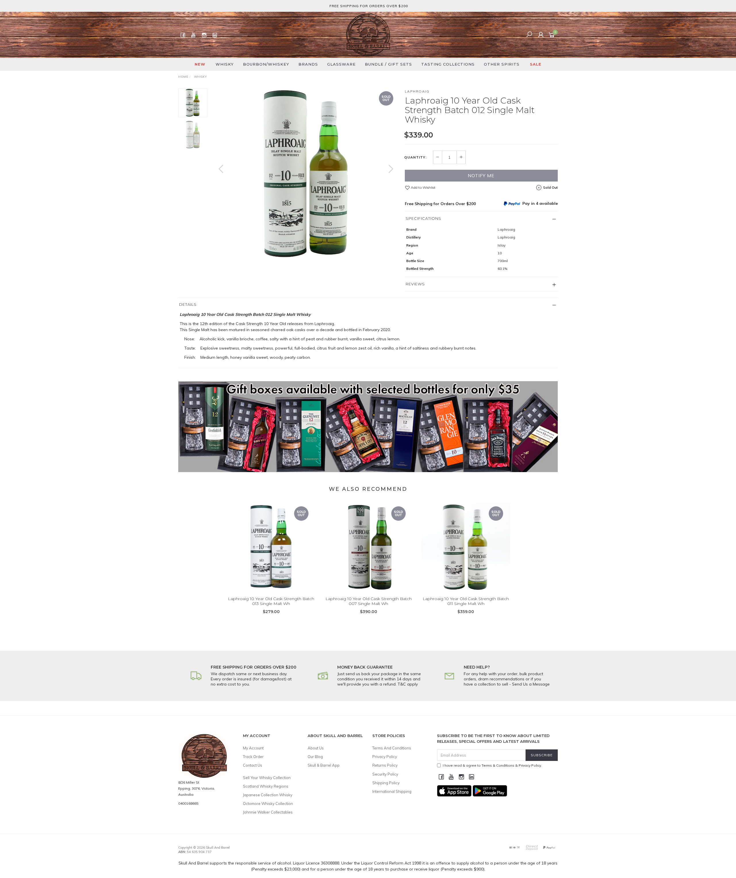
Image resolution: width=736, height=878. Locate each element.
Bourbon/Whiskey (266, 64)
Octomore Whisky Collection (268, 803)
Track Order (253, 756)
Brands (308, 64)
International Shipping (391, 791)
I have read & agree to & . (492, 765)
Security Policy (385, 774)
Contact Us (252, 765)
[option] (306, 174)
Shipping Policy (386, 782)
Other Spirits (502, 64)
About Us (316, 748)
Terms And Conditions (391, 748)
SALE (535, 64)
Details (188, 304)
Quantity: (415, 157)
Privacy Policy (384, 756)
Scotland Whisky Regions (265, 786)
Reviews (415, 284)
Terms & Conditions (498, 765)
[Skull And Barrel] (368, 34)
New (200, 64)
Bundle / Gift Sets (388, 64)
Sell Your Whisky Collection (267, 777)
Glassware (341, 64)
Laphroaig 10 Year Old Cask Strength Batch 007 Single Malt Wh (368, 601)
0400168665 (188, 803)
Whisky (225, 64)
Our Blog (315, 756)
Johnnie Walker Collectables (268, 812)
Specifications (423, 218)
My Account (253, 748)
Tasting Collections (448, 64)
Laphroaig (417, 91)
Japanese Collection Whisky (267, 795)
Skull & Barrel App (324, 765)
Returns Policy (385, 765)
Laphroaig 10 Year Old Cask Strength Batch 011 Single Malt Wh (466, 601)
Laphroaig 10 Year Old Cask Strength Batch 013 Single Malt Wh (271, 601)
